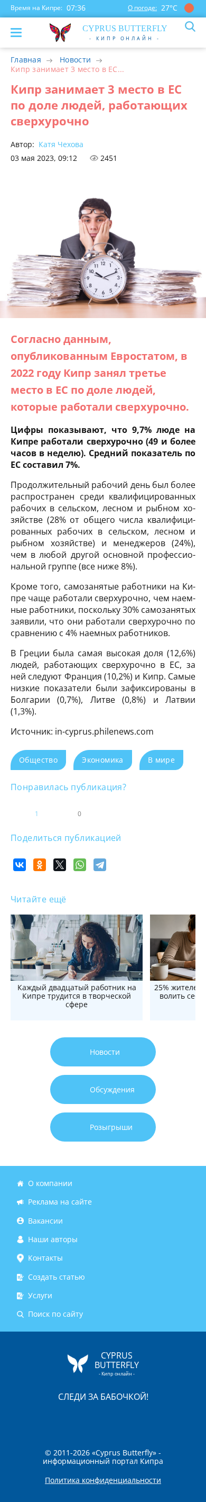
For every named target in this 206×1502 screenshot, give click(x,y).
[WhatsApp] (80, 865)
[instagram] (67, 1419)
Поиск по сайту (55, 1314)
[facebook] (43, 1419)
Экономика (103, 760)
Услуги (40, 1295)
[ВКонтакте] (20, 865)
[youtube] (164, 1419)
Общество (38, 760)
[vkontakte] (140, 1419)
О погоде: (142, 7)
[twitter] (92, 1419)
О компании (50, 1183)
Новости (75, 60)
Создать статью (56, 1277)
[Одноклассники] (40, 865)
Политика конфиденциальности (103, 1480)
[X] (60, 865)
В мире (161, 760)
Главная (26, 60)
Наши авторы (53, 1239)
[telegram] (116, 1419)
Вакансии (45, 1221)
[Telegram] (100, 865)
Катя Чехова (59, 144)
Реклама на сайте (60, 1202)
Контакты (45, 1258)
